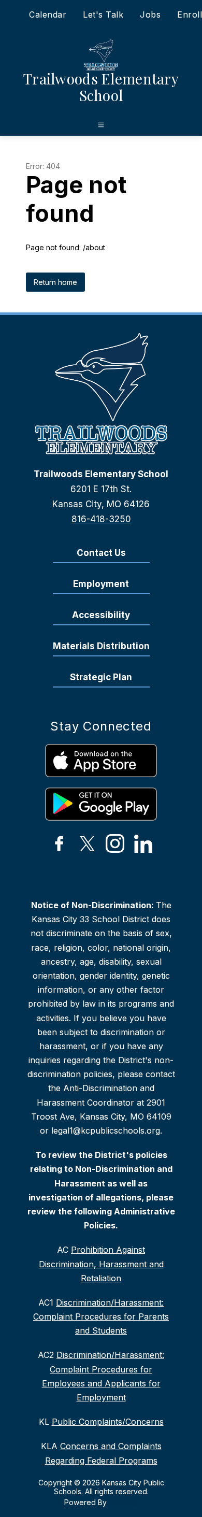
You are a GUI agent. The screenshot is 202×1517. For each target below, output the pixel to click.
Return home (55, 282)
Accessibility (101, 615)
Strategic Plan (101, 677)
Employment (101, 584)
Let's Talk (103, 14)
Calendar (47, 14)
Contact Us (101, 553)
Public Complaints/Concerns (108, 1421)
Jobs (150, 14)
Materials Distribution (101, 646)
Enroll (189, 14)
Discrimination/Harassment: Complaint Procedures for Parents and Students (101, 1316)
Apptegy (123, 1502)
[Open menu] (101, 125)
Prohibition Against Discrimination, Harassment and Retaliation (101, 1263)
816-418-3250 (101, 519)
